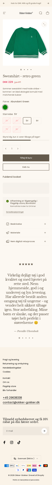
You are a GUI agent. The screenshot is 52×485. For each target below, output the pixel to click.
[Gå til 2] (24, 69)
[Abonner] (44, 431)
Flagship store (9, 386)
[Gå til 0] (21, 69)
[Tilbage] (4, 3)
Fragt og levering (11, 359)
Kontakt (6, 378)
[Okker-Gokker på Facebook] (4, 442)
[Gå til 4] (31, 69)
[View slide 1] (19, 338)
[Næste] (48, 3)
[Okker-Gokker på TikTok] (19, 442)
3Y (7, 120)
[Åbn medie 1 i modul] (44, 24)
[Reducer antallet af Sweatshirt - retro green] (6, 148)
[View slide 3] (26, 338)
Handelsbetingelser (12, 368)
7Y (7, 129)
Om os (6, 382)
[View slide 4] (29, 338)
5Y (27, 120)
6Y (37, 120)
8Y (17, 129)
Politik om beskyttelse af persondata (26, 480)
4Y (17, 120)
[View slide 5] (32, 338)
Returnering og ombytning (15, 364)
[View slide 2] (22, 338)
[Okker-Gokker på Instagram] (11, 442)
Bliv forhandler (10, 390)
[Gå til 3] (27, 69)
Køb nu (26, 167)
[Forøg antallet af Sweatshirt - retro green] (18, 148)
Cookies (6, 372)
